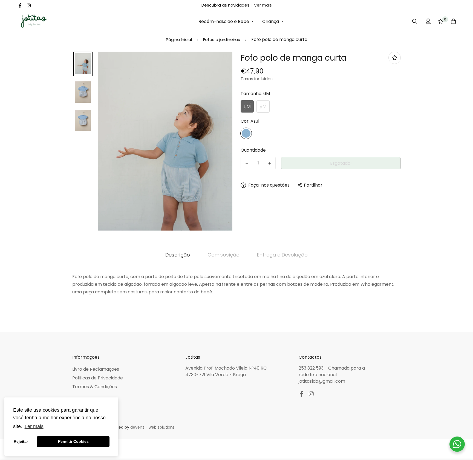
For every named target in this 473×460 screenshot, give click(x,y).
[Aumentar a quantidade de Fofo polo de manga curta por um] (269, 163)
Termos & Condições (94, 387)
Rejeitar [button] (21, 441)
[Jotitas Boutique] (33, 21)
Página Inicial (179, 39)
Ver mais (263, 5)
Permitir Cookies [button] (73, 441)
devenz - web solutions (152, 427)
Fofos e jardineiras (221, 39)
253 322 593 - (313, 368)
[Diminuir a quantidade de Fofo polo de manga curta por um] (247, 163)
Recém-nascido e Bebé (223, 21)
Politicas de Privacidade (97, 378)
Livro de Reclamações (95, 369)
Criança (270, 21)
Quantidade (253, 150)
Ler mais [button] (34, 426)
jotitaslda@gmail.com (322, 381)
